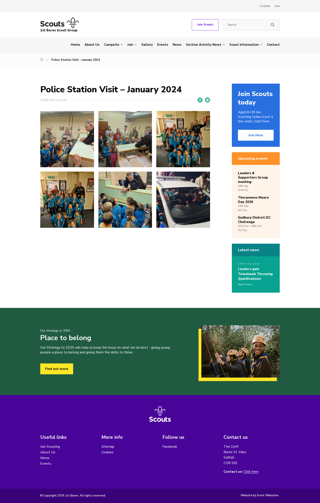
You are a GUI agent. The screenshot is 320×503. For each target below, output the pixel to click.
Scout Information (244, 44)
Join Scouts (205, 25)
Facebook (169, 446)
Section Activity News (203, 44)
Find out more (56, 368)
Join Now (255, 135)
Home (75, 44)
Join (277, 6)
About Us (91, 44)
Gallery (147, 44)
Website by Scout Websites (260, 495)
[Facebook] (200, 100)
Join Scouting (50, 446)
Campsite (111, 44)
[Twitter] (207, 100)
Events (162, 44)
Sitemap (107, 446)
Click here (251, 472)
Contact (273, 44)
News (177, 44)
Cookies (265, 6)
